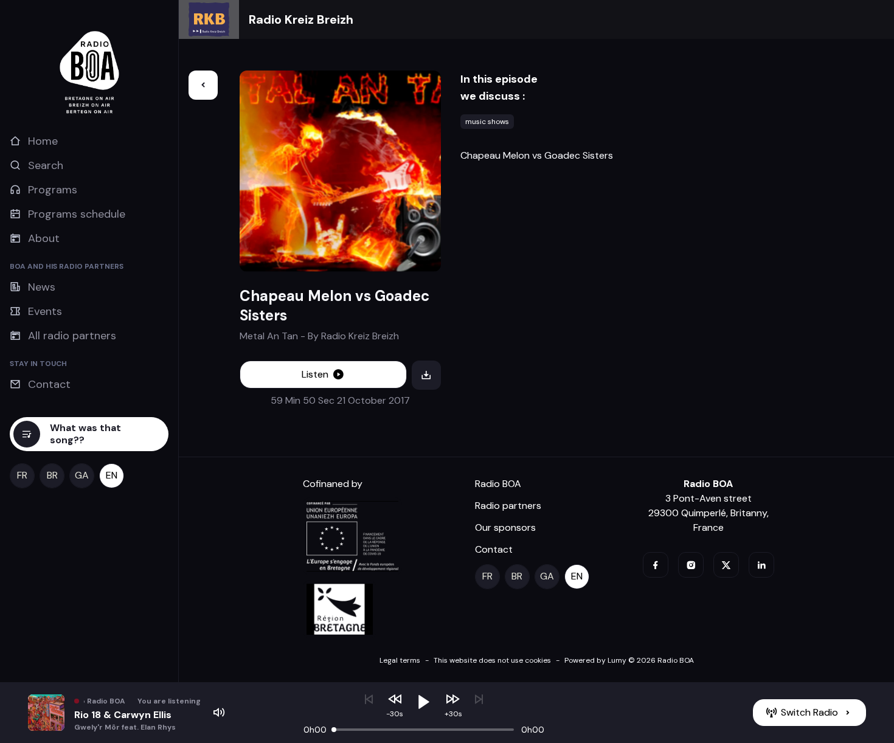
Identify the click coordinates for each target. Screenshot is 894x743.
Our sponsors (505, 527)
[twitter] (726, 565)
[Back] (203, 85)
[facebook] (655, 565)
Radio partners (508, 505)
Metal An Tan (269, 336)
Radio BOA (498, 483)
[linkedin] (761, 565)
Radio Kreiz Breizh (301, 19)
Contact (494, 549)
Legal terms (399, 660)
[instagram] (691, 565)
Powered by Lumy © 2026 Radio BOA (629, 660)
